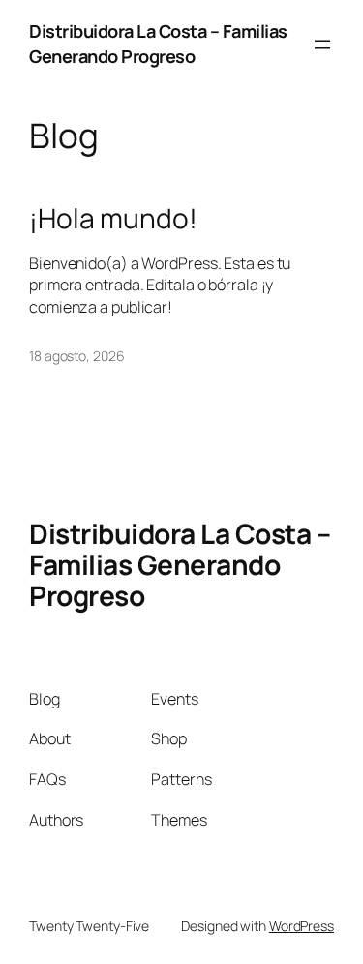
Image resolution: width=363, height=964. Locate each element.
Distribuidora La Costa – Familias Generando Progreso (158, 43)
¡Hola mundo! (113, 218)
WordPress (301, 926)
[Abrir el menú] (322, 44)
